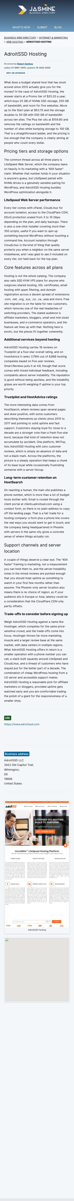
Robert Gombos (25, 63)
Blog (58, 27)
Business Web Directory (20, 37)
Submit (42, 27)
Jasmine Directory (37, 9)
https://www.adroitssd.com (21, 724)
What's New (21, 27)
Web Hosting (14, 41)
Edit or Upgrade (15, 73)
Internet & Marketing (53, 37)
